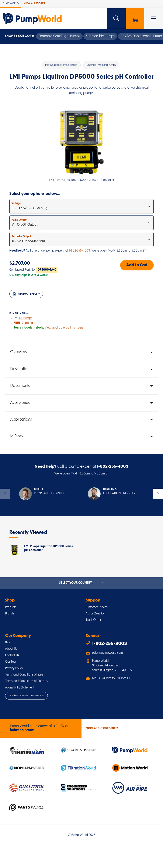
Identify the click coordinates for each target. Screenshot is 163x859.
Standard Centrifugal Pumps (59, 36)
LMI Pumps (25, 318)
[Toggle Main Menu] (153, 18)
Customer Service (97, 607)
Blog (8, 642)
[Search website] (116, 18)
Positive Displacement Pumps (61, 65)
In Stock (16, 436)
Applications (21, 420)
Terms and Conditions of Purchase (27, 681)
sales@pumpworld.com (107, 653)
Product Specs (27, 294)
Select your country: (81, 583)
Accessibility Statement (19, 687)
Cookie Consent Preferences (26, 695)
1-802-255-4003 (79, 250)
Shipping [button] (23, 323)
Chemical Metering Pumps (101, 65)
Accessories (20, 403)
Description (20, 369)
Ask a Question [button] (95, 613)
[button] (42, 493)
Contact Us (12, 655)
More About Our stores (102, 728)
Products (10, 607)
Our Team (11, 661)
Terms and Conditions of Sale (24, 674)
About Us (11, 649)
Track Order (93, 620)
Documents (20, 386)
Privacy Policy (14, 668)
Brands (9, 613)
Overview (18, 352)
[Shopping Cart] (135, 18)
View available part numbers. (64, 327)
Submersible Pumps (100, 36)
